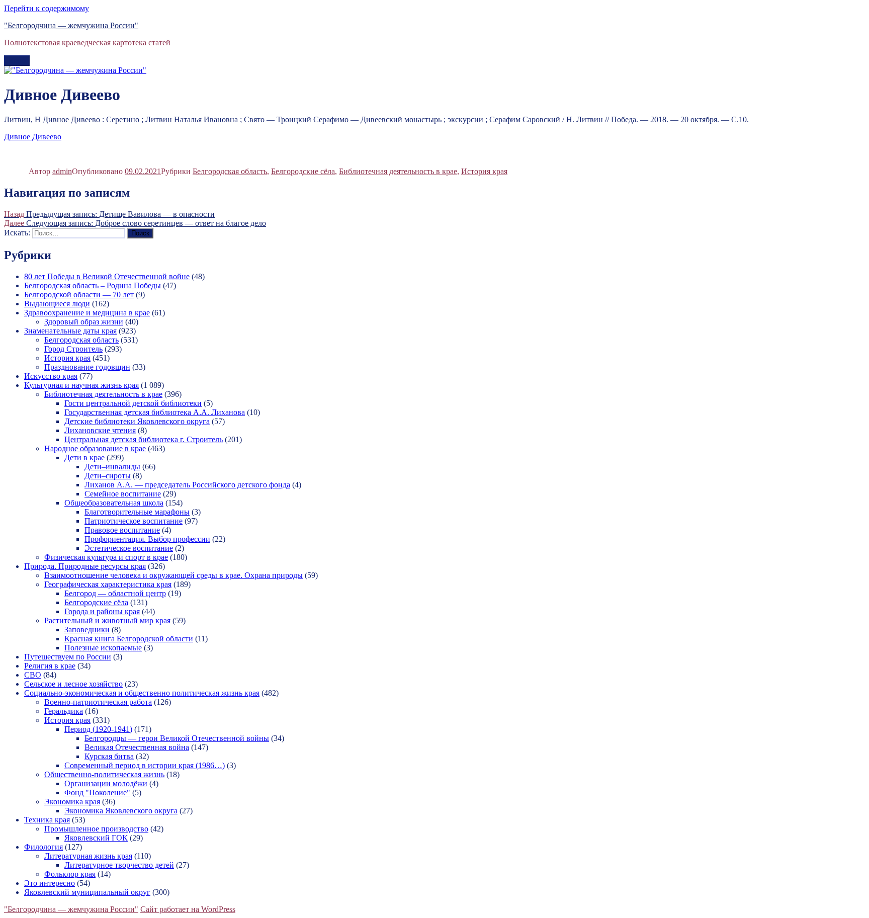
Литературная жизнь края (88, 856)
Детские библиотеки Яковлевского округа (137, 421)
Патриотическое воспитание (133, 521)
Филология (43, 847)
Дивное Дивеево (32, 136)
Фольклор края (70, 874)
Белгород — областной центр (115, 593)
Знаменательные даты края (70, 330)
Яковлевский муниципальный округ (87, 892)
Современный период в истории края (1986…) (144, 765)
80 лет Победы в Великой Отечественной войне (107, 276)
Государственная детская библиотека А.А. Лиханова (154, 412)
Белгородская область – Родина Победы (92, 285)
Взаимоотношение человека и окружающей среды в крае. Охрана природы (173, 575)
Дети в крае (84, 457)
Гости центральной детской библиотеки (133, 403)
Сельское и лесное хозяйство (73, 684)
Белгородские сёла (303, 171)
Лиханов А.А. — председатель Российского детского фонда (187, 484)
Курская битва (109, 756)
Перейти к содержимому (46, 8)
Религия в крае (49, 665)
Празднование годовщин (87, 367)
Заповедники (87, 629)
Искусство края (50, 376)
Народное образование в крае (95, 448)
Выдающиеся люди (57, 303)
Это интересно (49, 883)
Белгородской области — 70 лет (79, 294)
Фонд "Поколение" (97, 792)
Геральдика (63, 711)
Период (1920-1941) (98, 729)
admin (62, 171)
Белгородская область (230, 171)
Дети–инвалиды (112, 466)
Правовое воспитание (122, 530)
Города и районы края (102, 611)
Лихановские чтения (100, 430)
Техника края (47, 819)
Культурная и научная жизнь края (81, 385)
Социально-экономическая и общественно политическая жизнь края (141, 693)
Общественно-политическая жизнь (104, 774)
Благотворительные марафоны (137, 512)
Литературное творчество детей (119, 865)
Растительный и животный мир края (107, 620)
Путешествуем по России (67, 656)
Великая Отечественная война (136, 747)
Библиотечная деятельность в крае (398, 171)
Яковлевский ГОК (96, 837)
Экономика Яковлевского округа (121, 810)
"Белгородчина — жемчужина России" (71, 25)
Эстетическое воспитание (128, 548)
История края (484, 171)
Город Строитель (73, 349)
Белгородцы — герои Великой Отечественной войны (176, 738)
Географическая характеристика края (107, 584)
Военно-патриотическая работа (98, 702)
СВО (32, 675)
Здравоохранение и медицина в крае (87, 312)
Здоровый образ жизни (83, 321)
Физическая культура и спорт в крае (106, 557)
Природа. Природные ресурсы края (85, 566)
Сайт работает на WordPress (187, 909)
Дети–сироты (107, 475)
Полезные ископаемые (103, 647)
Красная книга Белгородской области (128, 638)
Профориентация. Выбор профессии (147, 539)
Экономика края (72, 801)
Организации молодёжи (105, 783)
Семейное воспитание (122, 493)
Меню (17, 60)
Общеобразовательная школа (113, 502)
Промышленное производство (96, 828)
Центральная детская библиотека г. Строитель (143, 439)
